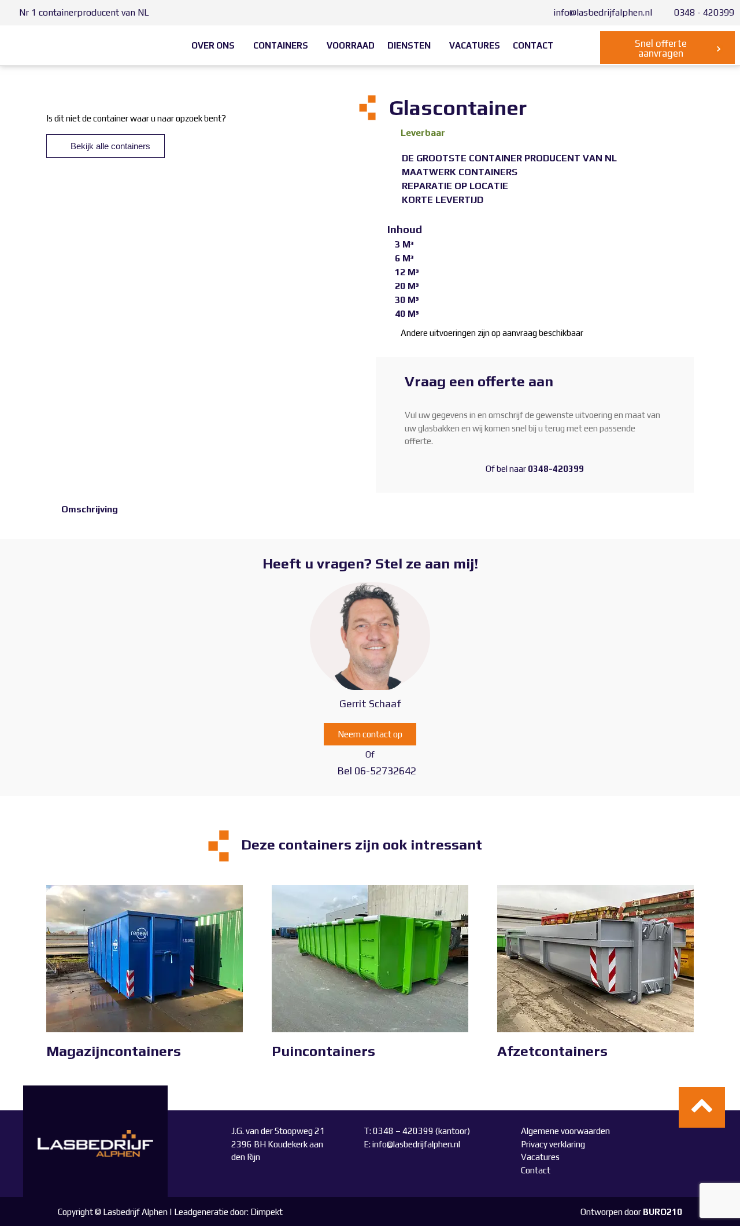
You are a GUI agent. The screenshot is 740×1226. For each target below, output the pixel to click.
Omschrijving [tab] (89, 509)
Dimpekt (266, 1212)
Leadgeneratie (201, 1212)
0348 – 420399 (404, 1131)
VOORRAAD (351, 45)
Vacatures (540, 1157)
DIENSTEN (409, 45)
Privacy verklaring (553, 1144)
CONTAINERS (280, 45)
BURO (662, 1212)
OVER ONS (213, 45)
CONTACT (533, 45)
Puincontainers (323, 1051)
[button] (216, 45)
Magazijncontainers (113, 1051)
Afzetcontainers (552, 1051)
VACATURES (474, 45)
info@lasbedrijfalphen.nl (416, 1144)
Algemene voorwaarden (565, 1131)
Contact (535, 1170)
